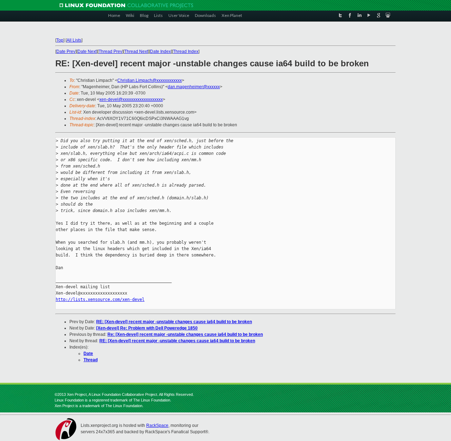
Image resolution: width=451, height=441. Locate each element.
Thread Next (136, 51)
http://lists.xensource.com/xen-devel (100, 299)
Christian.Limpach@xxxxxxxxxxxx (149, 80)
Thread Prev (110, 51)
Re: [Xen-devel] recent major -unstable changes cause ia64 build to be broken (185, 334)
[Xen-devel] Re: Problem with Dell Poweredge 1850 (147, 328)
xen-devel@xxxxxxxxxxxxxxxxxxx (131, 99)
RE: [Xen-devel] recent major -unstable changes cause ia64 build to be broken (174, 321)
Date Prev (65, 51)
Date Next (87, 51)
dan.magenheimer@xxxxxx (194, 86)
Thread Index (185, 51)
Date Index (160, 51)
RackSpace (157, 425)
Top (59, 40)
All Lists (74, 40)
